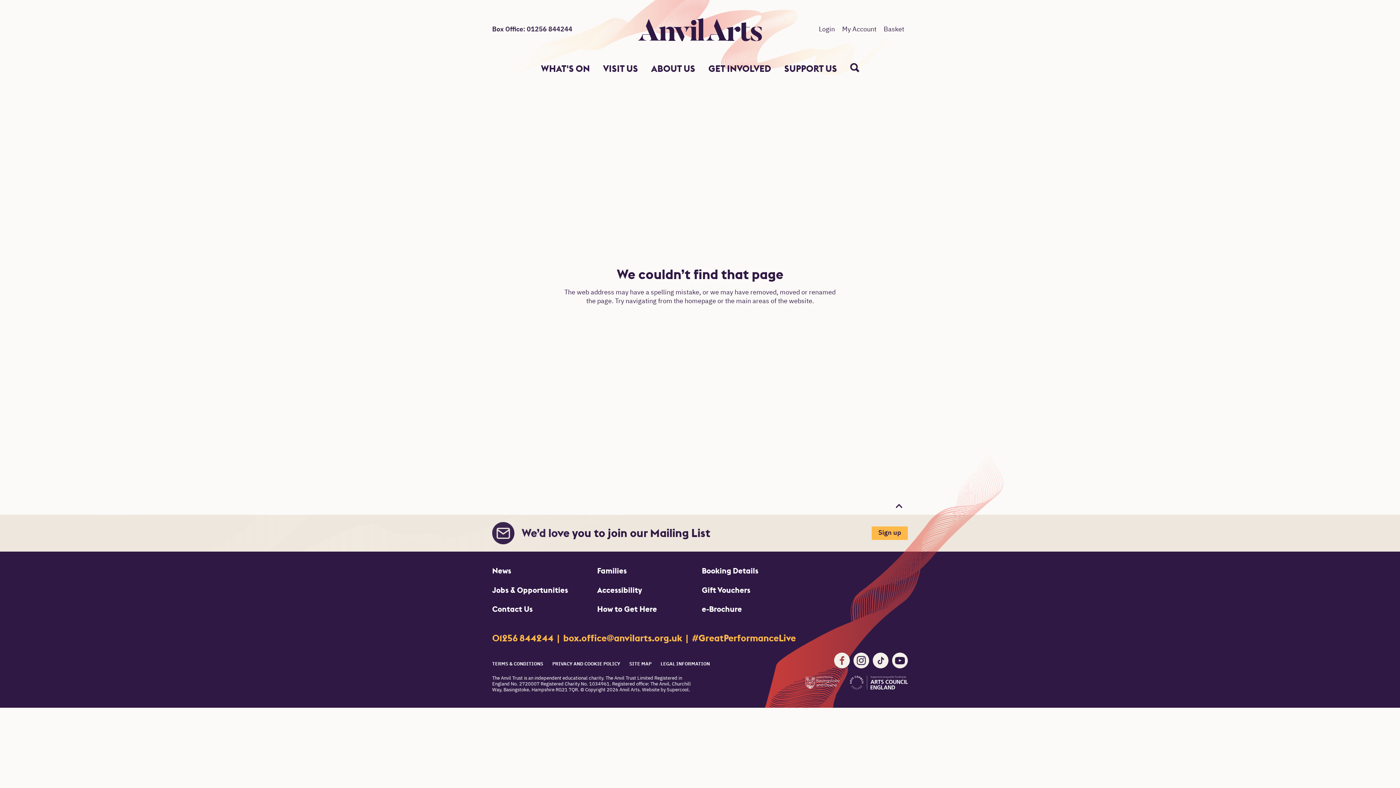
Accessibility (619, 590)
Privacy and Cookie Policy (586, 664)
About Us (673, 68)
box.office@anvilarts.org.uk (623, 638)
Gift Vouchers (726, 590)
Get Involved (739, 68)
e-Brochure (722, 609)
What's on (565, 68)
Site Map (640, 664)
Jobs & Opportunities (530, 590)
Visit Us (620, 68)
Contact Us (512, 609)
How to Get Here (627, 609)
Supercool (678, 690)
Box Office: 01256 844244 (532, 29)
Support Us (810, 68)
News (501, 570)
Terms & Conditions (517, 664)
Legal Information (685, 664)
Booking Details (730, 570)
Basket (894, 29)
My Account (859, 29)
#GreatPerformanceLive (744, 638)
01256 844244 (523, 638)
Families (612, 570)
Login (827, 29)
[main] (700, 290)
